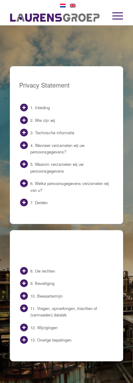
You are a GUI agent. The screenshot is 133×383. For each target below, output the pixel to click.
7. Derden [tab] (39, 202)
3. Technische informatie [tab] (52, 133)
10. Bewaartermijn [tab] (46, 296)
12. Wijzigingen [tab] (44, 327)
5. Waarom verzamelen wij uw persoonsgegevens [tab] (57, 167)
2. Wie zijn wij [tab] (42, 120)
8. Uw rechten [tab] (42, 271)
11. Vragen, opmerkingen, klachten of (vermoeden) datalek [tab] (63, 311)
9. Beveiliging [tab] (42, 283)
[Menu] (114, 12)
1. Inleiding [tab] (40, 107)
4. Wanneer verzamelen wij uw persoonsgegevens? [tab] (57, 148)
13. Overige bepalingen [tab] (50, 340)
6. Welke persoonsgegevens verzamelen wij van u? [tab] (69, 186)
